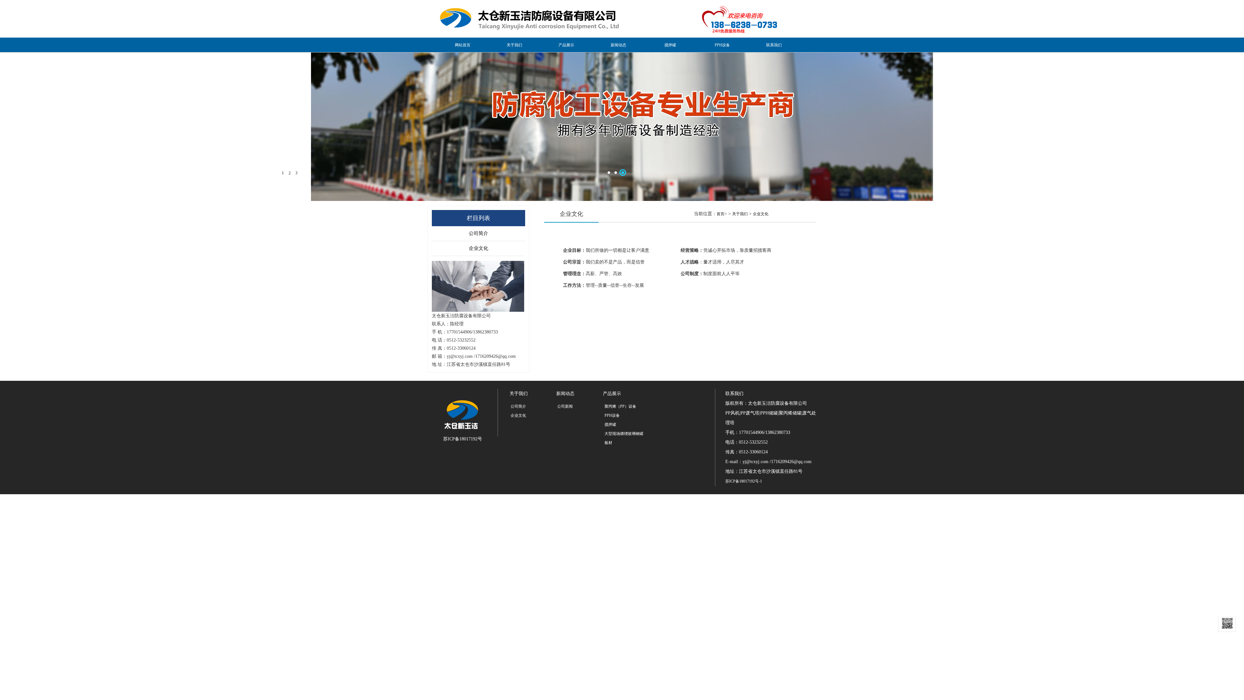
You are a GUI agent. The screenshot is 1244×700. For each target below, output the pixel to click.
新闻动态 (618, 45)
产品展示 (566, 45)
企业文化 (478, 248)
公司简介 (478, 233)
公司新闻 (565, 406)
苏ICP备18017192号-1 (743, 481)
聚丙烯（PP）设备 (620, 406)
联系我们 (774, 45)
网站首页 (462, 45)
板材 (608, 442)
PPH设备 (722, 45)
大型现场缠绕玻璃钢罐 (624, 433)
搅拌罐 (670, 45)
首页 (720, 214)
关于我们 (514, 45)
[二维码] (1227, 623)
